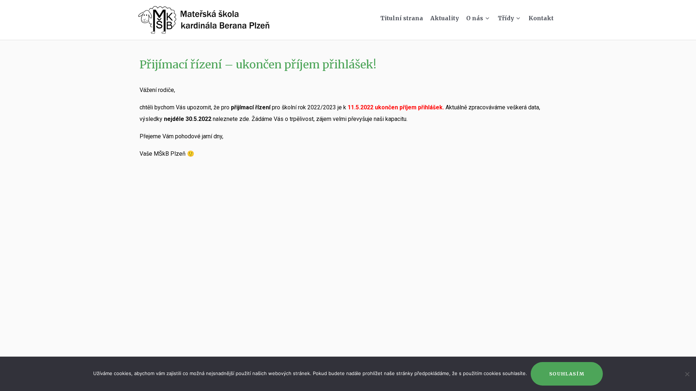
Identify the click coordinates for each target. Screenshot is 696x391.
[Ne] (687, 374)
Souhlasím (566, 374)
